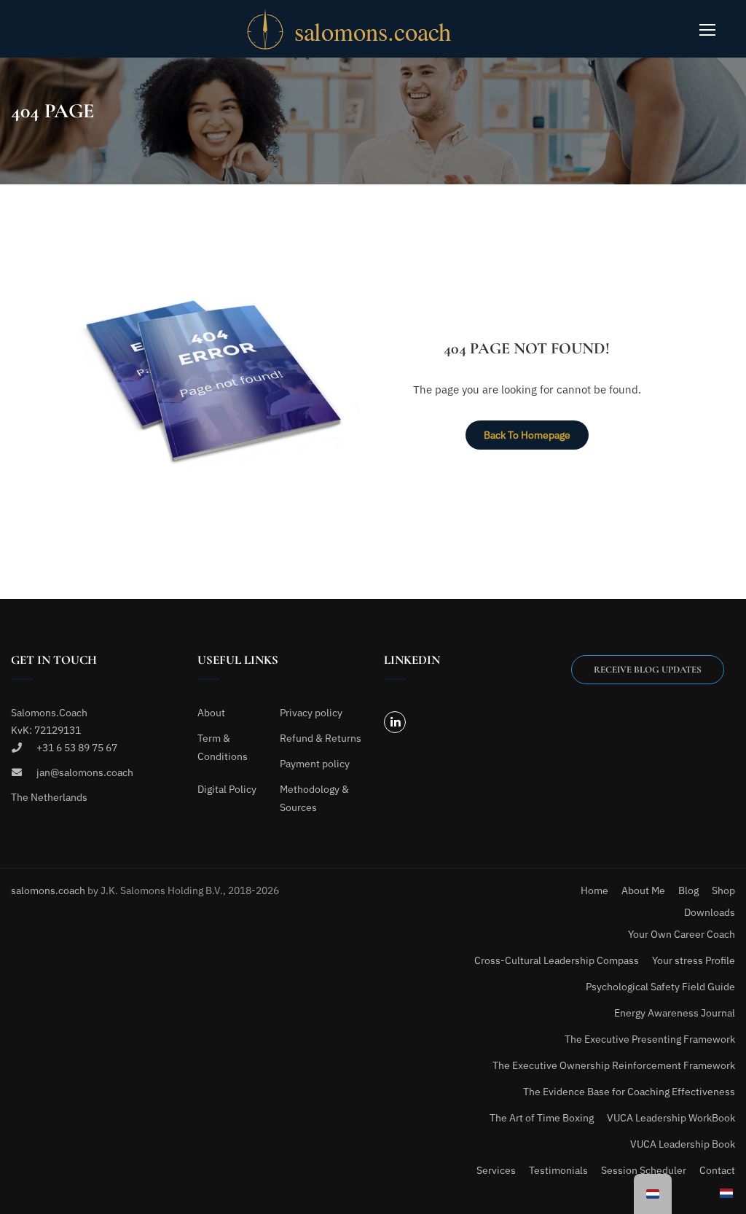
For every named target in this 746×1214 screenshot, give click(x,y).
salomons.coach (49, 890)
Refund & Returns (320, 738)
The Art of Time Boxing (542, 1117)
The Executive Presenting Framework (650, 1039)
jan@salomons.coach (84, 772)
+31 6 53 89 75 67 (76, 747)
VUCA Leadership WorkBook (671, 1117)
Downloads (709, 912)
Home (594, 890)
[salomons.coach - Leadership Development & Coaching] (378, 29)
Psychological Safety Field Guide (660, 986)
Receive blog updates (648, 669)
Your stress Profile (693, 960)
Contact (717, 1170)
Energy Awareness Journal (674, 1012)
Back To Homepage (527, 435)
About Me (643, 890)
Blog (688, 890)
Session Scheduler (643, 1170)
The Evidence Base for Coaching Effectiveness (629, 1091)
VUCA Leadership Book (682, 1144)
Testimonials (558, 1170)
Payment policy (315, 763)
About (211, 712)
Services (496, 1170)
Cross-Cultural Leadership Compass (556, 960)
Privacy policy (311, 712)
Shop (723, 890)
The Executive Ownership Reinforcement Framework (613, 1065)
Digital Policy (226, 789)
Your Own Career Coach (681, 934)
